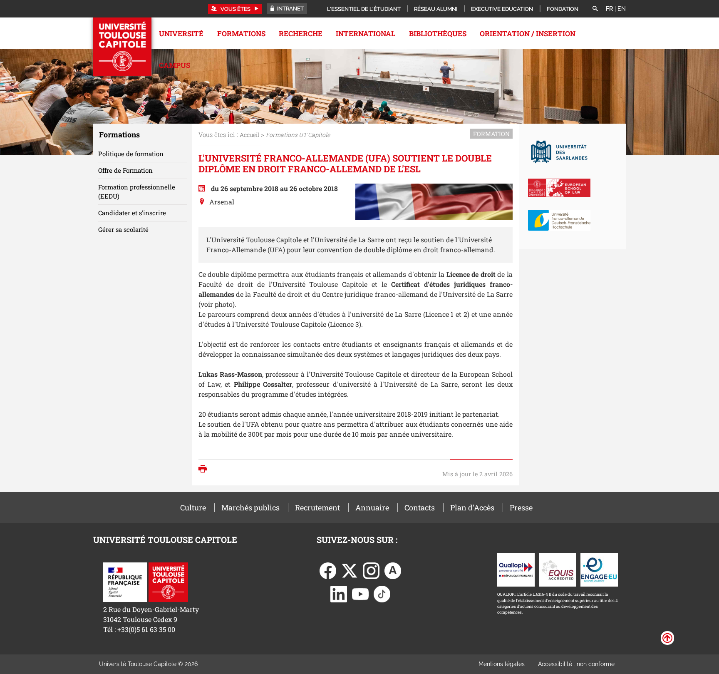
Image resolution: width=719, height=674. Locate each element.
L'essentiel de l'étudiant (364, 9)
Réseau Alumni (435, 9)
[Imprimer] (204, 470)
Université (181, 33)
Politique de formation (131, 153)
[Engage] (599, 569)
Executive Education (502, 9)
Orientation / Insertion (527, 33)
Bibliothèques (437, 33)
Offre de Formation (125, 170)
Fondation (562, 9)
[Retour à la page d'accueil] (122, 46)
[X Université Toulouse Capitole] (349, 569)
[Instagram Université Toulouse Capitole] (371, 569)
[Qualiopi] (516, 569)
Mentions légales (502, 664)
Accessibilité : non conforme (576, 664)
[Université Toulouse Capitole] (168, 581)
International (365, 33)
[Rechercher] (595, 9)
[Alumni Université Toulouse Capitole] (392, 569)
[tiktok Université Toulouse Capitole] (382, 593)
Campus (174, 65)
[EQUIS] (557, 569)
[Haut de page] (667, 637)
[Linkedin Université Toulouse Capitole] (338, 593)
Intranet (290, 8)
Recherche (300, 33)
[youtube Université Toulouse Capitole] (360, 593)
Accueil (249, 135)
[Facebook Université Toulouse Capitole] (328, 569)
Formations (241, 33)
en (621, 8)
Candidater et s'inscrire (132, 213)
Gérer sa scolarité (123, 229)
